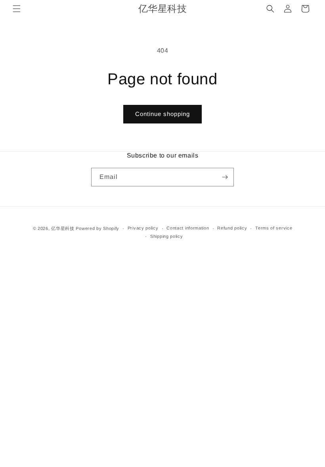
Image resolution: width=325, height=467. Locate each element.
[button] (16, 8)
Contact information (187, 228)
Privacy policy (143, 228)
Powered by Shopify (97, 228)
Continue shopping (162, 113)
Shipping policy (166, 236)
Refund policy (232, 228)
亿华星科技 (63, 228)
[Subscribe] (224, 177)
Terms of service (273, 228)
